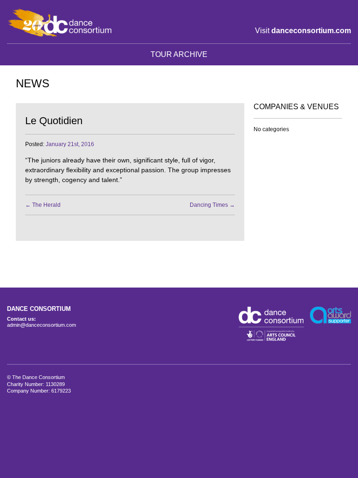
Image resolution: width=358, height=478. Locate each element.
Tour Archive (179, 54)
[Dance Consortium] (59, 22)
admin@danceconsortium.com (41, 325)
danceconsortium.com (311, 31)
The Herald (43, 205)
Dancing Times (212, 205)
